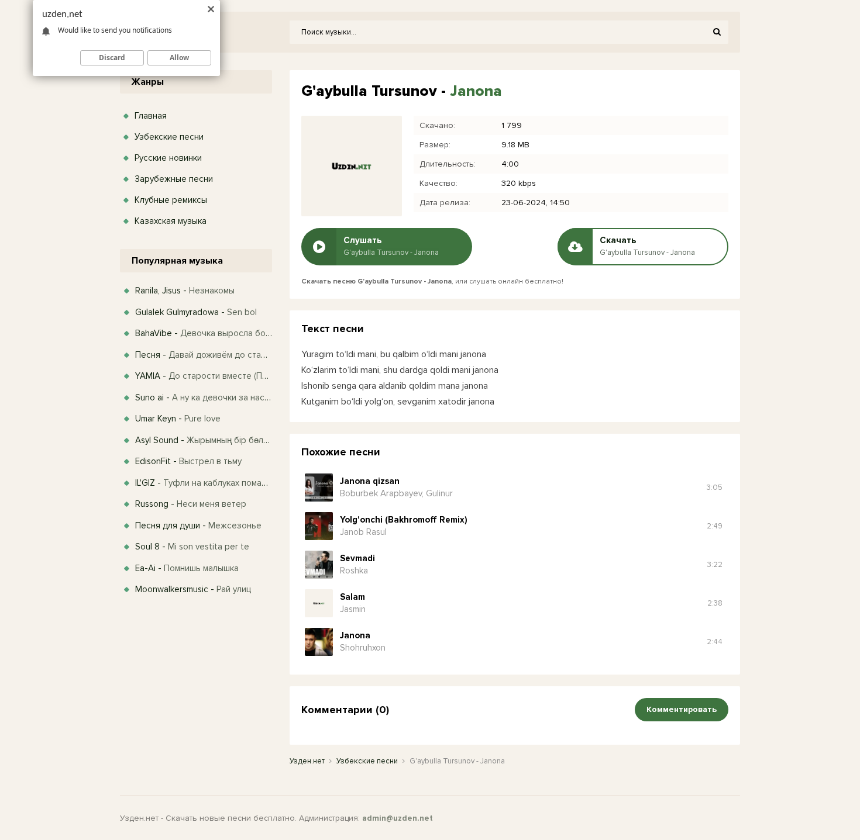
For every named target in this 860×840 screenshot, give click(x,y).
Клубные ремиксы (171, 200)
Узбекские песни (169, 137)
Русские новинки (168, 158)
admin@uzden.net (397, 818)
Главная (151, 115)
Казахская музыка (171, 221)
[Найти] (716, 32)
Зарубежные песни (174, 179)
